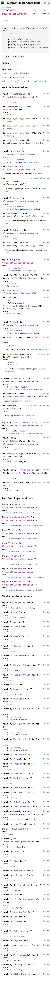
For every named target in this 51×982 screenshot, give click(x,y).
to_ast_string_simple (18, 118)
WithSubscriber (22, 974)
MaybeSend (18, 828)
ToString (18, 931)
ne (8, 405)
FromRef (18, 763)
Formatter (8, 216)
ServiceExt (19, 912)
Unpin (15, 555)
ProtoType (23, 885)
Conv (16, 684)
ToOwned (18, 921)
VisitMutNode (11, 441)
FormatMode (24, 143)
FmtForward (19, 754)
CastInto (22, 665)
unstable (37, 178)
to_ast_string (14, 140)
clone (10, 166)
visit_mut (12, 453)
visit (10, 482)
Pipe (16, 861)
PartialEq (19, 378)
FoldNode (24, 275)
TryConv (18, 940)
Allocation (18, 602)
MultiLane (14, 970)
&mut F (20, 303)
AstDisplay (19, 93)
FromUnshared (20, 820)
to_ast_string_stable (18, 126)
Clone (16, 151)
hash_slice (13, 354)
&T (30, 841)
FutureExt (19, 773)
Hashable (18, 778)
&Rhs (13, 408)
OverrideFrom (11, 841)
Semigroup (28, 899)
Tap (15, 916)
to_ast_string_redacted (20, 133)
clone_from (9, 181)
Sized (15, 365)
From (16, 759)
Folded (12, 290)
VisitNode (27, 469)
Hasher (14, 345)
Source (5, 21)
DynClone (18, 698)
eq (8, 393)
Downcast (18, 689)
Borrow (17, 645)
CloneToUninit (21, 674)
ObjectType (34, 44)
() (34, 216)
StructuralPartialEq (24, 422)
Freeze (16, 504)
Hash (16, 322)
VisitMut (13, 462)
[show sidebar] (2, 2)
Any (15, 612)
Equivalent (23, 708)
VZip (20, 964)
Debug (16, 198)
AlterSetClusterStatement (23, 3)
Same (16, 894)
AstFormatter (10, 109)
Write (12, 114)
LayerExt (18, 824)
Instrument (19, 787)
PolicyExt (19, 875)
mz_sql (5, 7)
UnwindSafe (18, 581)
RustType (13, 890)
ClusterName (42, 81)
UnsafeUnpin (19, 568)
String (9, 121)
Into (20, 792)
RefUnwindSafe (20, 517)
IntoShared (9, 814)
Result (28, 216)
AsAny (16, 626)
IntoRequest (20, 806)
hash (9, 337)
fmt (8, 106)
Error (40, 216)
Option (24, 841)
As (14, 622)
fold (9, 297)
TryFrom (21, 945)
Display (18, 230)
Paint (16, 851)
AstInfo (13, 33)
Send (14, 530)
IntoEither (19, 802)
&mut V (17, 456)
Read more (37, 173)
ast (10, 7)
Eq (13, 259)
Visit (12, 490)
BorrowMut (19, 655)
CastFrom (13, 670)
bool (28, 39)
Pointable (19, 870)
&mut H (24, 357)
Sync (14, 543)
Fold (12, 314)
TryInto (21, 955)
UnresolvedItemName (30, 41)
